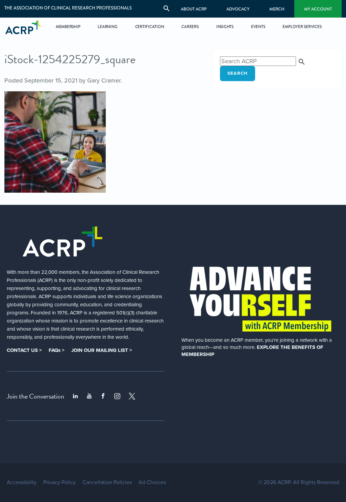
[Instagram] (117, 396)
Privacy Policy (59, 482)
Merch (277, 9)
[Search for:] (263, 61)
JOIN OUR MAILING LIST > (101, 350)
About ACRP (194, 9)
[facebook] (103, 396)
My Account (318, 9)
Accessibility (21, 482)
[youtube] (89, 396)
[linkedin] (75, 396)
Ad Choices (152, 482)
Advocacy (237, 9)
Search (237, 73)
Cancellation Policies (107, 482)
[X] (132, 396)
